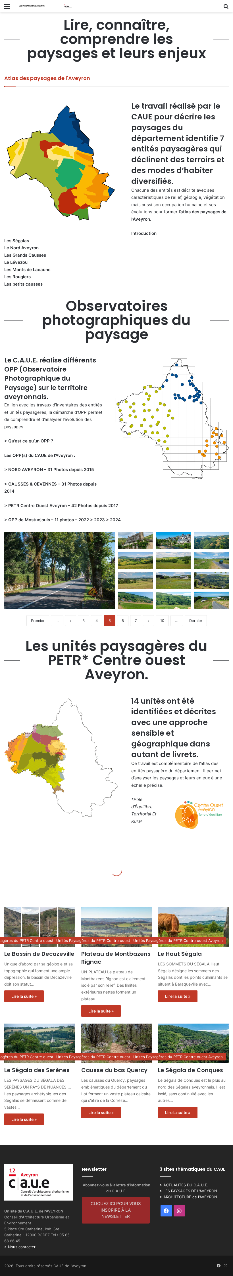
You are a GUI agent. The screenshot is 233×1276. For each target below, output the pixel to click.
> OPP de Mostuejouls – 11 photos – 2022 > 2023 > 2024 (62, 519)
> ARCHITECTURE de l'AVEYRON (188, 1197)
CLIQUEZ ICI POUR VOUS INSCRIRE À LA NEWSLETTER (116, 1210)
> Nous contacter (20, 1247)
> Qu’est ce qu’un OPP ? (28, 441)
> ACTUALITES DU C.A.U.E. (184, 1185)
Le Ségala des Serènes (37, 1070)
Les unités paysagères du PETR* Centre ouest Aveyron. (116, 660)
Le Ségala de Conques (190, 1070)
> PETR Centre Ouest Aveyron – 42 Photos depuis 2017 (61, 505)
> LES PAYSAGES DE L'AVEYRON (188, 1191)
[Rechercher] (226, 8)
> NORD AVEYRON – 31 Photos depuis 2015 (49, 469)
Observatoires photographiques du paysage (116, 320)
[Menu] (7, 8)
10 (162, 620)
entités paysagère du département (166, 770)
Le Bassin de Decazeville (39, 954)
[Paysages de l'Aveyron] (45, 6)
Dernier (195, 620)
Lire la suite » (24, 996)
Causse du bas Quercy (114, 1070)
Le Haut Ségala (180, 954)
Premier (38, 620)
